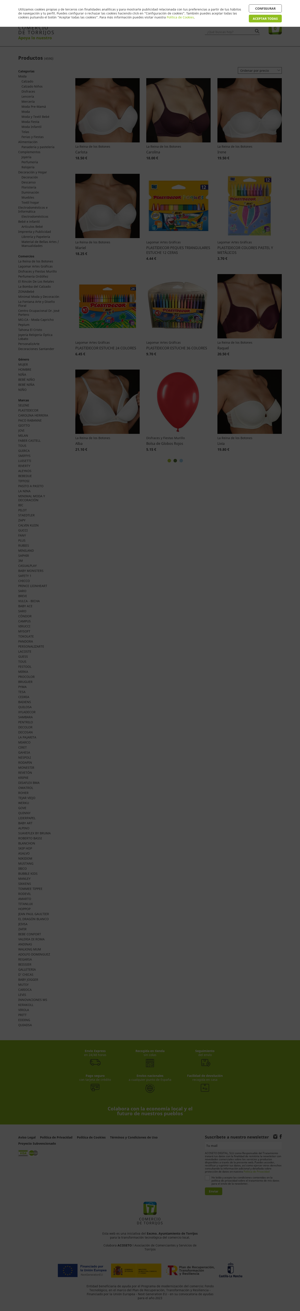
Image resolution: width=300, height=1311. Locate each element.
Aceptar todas (265, 18)
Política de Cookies (180, 17)
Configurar (265, 8)
